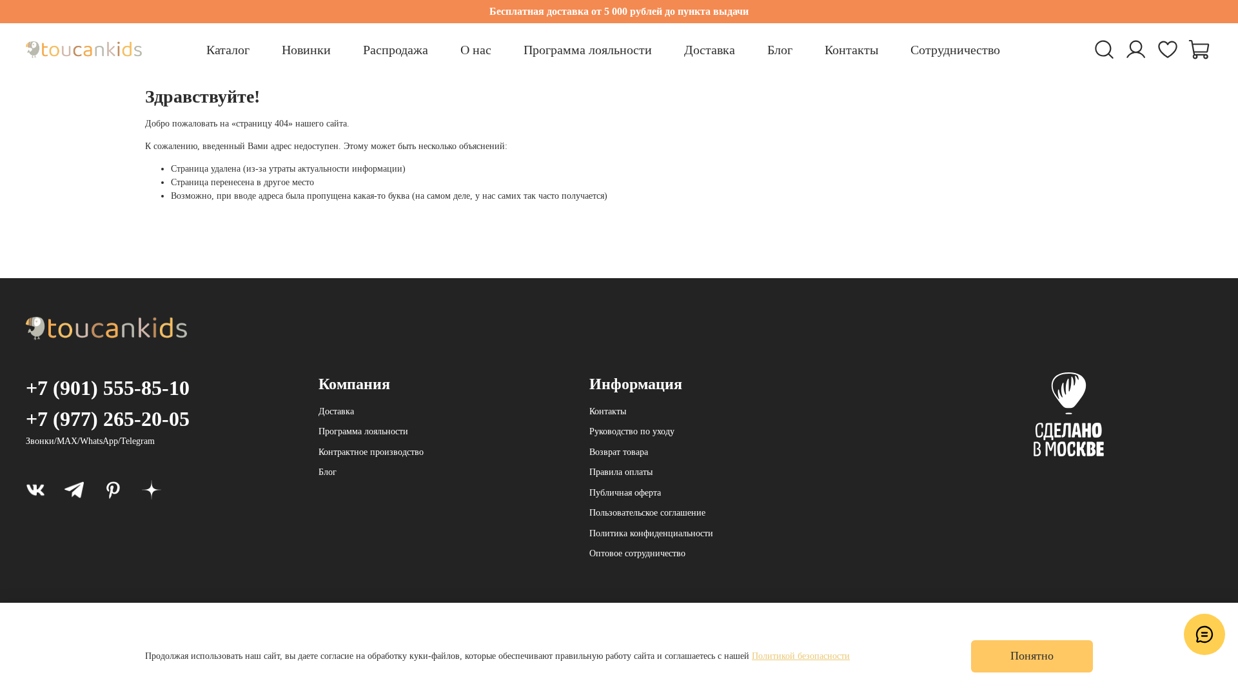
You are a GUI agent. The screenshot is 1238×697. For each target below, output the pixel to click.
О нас (475, 50)
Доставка (709, 50)
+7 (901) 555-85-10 (108, 387)
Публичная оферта (625, 493)
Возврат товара (618, 452)
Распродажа (395, 50)
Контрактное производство (371, 452)
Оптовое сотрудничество (637, 553)
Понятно (1032, 655)
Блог (779, 50)
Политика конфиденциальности (651, 533)
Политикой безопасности (801, 656)
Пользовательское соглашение (647, 513)
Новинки (306, 50)
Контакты (851, 50)
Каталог (228, 50)
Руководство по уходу (631, 431)
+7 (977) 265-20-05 (108, 418)
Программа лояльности (588, 50)
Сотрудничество (955, 50)
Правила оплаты (621, 472)
